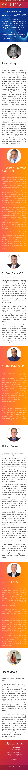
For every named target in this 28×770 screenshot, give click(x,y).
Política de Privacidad (14, 747)
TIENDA (15, 0)
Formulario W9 (14, 756)
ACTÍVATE (8, 0)
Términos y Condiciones (14, 749)
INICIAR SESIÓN (22, 0)
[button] (6, 743)
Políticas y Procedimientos (14, 752)
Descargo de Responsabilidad (14, 754)
